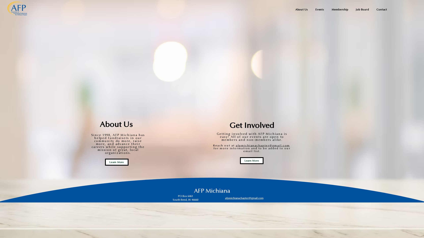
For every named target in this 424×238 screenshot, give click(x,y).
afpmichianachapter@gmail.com (263, 145)
